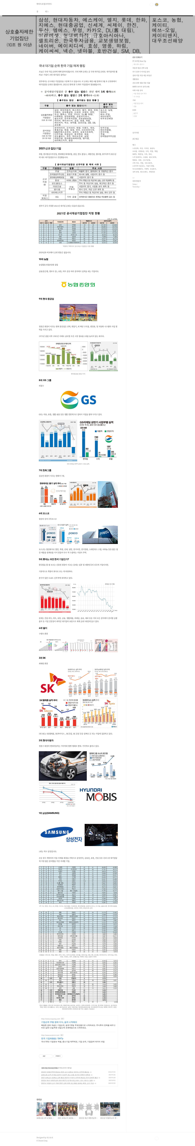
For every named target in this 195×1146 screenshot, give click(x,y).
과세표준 (141, 151)
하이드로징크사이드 (44, 4)
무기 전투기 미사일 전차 (141, 72)
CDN (134, 110)
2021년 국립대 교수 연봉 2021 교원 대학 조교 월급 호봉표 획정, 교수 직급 (67, 1083)
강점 (139, 160)
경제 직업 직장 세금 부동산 (49, 1068)
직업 (141, 163)
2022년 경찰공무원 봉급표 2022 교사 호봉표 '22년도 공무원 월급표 (65, 1072)
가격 (145, 154)
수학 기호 (135, 163)
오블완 (145, 157)
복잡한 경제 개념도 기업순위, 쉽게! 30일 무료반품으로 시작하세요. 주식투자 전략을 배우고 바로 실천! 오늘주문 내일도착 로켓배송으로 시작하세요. (78, 1026)
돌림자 (152, 148)
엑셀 (155, 151)
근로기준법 (146, 160)
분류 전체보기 (137, 57)
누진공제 (135, 148)
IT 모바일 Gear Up (139, 61)
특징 (141, 148)
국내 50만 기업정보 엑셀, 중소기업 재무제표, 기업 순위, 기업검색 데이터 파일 (73, 1041)
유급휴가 (153, 169)
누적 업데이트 (137, 157)
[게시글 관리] (50, 1056)
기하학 (146, 169)
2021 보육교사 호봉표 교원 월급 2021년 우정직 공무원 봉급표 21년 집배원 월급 (69, 1078)
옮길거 (135, 113)
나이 (147, 151)
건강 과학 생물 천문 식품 (141, 83)
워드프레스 (144, 172)
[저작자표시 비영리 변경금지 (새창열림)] (65, 1056)
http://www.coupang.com (50, 1019)
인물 (134, 106)
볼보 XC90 (152, 157)
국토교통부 (148, 163)
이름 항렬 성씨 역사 (140, 93)
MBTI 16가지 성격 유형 (140, 86)
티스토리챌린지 (137, 169)
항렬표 (134, 160)
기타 (134, 100)
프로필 (134, 151)
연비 (150, 154)
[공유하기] (47, 1056)
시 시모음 (136, 96)
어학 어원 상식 (137, 90)
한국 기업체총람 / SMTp (52, 1038)
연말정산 (152, 172)
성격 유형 (135, 172)
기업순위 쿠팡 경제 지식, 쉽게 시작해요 (59, 1022)
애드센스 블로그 (138, 64)
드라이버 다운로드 (138, 166)
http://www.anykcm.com (50, 1035)
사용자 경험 (150, 166)
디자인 (146, 148)
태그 (46, 11)
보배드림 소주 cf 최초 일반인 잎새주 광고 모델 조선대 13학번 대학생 (65, 1075)
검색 (151, 4)
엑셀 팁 (140, 154)
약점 (151, 151)
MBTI (134, 154)
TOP (156, 1138)
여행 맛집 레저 (138, 103)
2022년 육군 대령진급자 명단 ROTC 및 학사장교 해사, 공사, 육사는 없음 (67, 1080)
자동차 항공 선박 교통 (140, 68)
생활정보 (135, 79)
